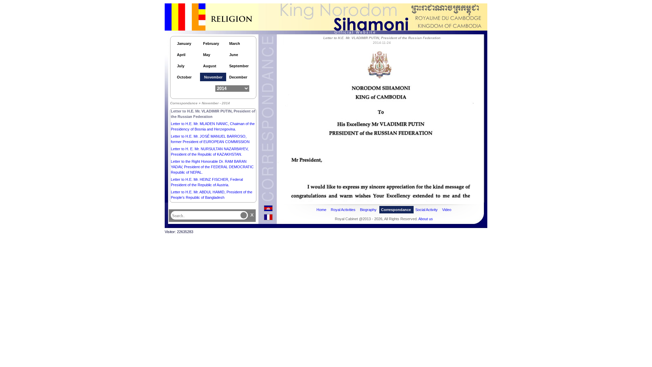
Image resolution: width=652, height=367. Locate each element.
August (209, 66)
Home (321, 210)
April (181, 55)
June (233, 55)
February (211, 43)
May (206, 55)
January (184, 43)
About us (425, 219)
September (239, 66)
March (234, 43)
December (238, 77)
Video (446, 210)
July (180, 66)
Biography (368, 210)
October (184, 77)
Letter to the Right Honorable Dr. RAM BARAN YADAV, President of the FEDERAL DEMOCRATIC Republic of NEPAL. (212, 166)
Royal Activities (343, 210)
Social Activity (426, 210)
